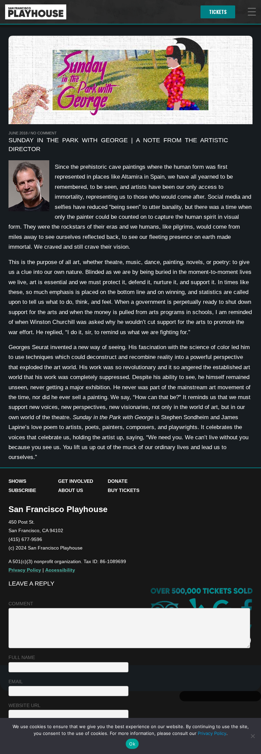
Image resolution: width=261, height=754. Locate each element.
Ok (132, 744)
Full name (21, 657)
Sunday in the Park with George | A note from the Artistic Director (118, 144)
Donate (117, 481)
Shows (17, 481)
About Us (70, 490)
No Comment (44, 133)
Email (15, 681)
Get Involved (75, 481)
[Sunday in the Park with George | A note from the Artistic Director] (130, 80)
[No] (252, 736)
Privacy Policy (24, 570)
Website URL (24, 705)
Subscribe (22, 490)
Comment (20, 603)
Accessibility (60, 570)
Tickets (218, 11)
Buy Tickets (123, 490)
